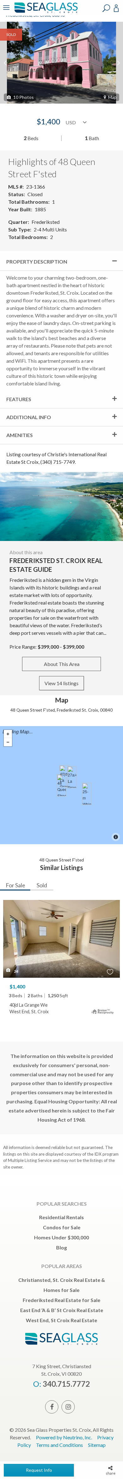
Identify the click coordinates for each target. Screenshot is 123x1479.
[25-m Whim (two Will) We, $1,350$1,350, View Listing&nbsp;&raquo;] (86, 794)
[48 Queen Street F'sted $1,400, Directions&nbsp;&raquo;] (61, 785)
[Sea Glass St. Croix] (45, 12)
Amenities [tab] (19, 435)
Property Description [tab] (36, 262)
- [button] (8, 742)
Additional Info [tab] (28, 417)
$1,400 (17, 986)
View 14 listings (61, 683)
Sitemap (97, 1445)
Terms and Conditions (59, 1445)
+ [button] (8, 734)
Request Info (39, 1470)
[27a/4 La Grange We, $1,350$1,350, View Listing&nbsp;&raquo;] (72, 777)
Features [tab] (18, 399)
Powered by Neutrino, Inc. (64, 1437)
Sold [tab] (42, 885)
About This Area (61, 664)
